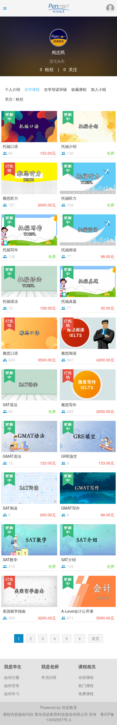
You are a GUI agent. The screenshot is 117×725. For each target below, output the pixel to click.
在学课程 (32, 89)
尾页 (95, 638)
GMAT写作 (70, 508)
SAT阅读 (10, 508)
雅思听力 (10, 198)
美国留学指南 (14, 611)
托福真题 (68, 301)
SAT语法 (10, 404)
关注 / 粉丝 (14, 99)
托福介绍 (68, 146)
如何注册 (11, 677)
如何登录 (11, 685)
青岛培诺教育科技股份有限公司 (62, 714)
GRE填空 (69, 456)
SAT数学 (10, 559)
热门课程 (86, 685)
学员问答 (49, 677)
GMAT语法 (12, 456)
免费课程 (86, 693)
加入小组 (98, 89)
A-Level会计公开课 (77, 611)
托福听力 (68, 198)
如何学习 (11, 693)
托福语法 (10, 301)
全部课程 (86, 677)
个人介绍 (12, 89)
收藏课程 (79, 89)
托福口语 (10, 146)
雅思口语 (10, 353)
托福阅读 (68, 249)
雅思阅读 (68, 353)
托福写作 (10, 249)
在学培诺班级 (55, 89)
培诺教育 (69, 707)
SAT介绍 (68, 559)
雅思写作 (68, 404)
